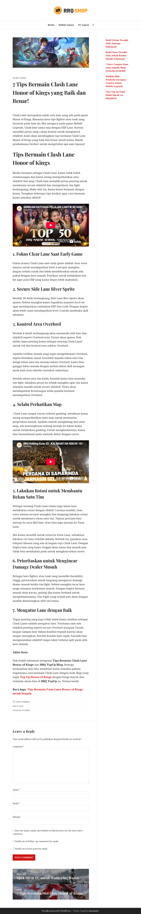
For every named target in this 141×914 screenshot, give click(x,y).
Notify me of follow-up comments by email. (37, 841)
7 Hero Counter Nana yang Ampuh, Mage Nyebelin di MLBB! (117, 67)
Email (16, 803)
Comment (18, 746)
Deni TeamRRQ (23, 702)
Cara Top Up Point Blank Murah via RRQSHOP (115, 95)
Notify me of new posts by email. (31, 848)
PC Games (83, 24)
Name (16, 789)
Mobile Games (66, 24)
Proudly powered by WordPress (56, 911)
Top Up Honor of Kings (35, 677)
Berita (51, 24)
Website (17, 816)
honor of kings (22, 710)
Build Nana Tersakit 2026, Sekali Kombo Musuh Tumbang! (116, 55)
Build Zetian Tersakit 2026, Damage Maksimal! (117, 43)
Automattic (94, 911)
